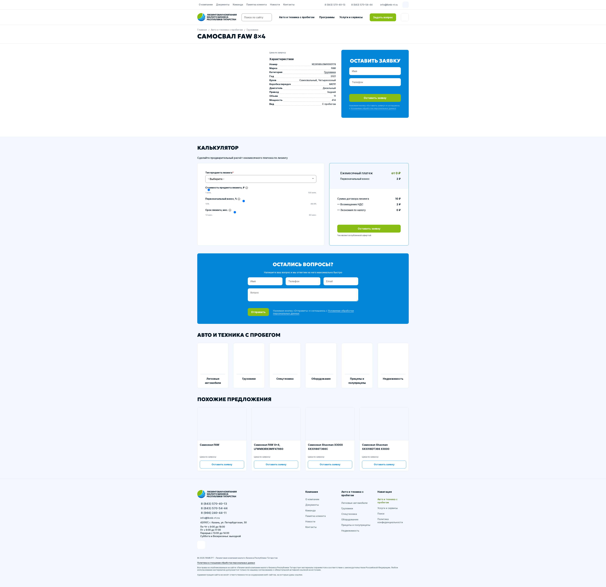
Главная (202, 29)
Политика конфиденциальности (390, 521)
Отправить (258, 312)
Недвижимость (350, 530)
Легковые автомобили (354, 503)
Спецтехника (349, 514)
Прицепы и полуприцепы (355, 525)
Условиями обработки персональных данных (373, 108)
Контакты (288, 4)
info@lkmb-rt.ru (389, 4)
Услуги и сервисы (351, 17)
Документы (222, 4)
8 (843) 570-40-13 (335, 4)
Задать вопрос (383, 17)
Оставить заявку (375, 97)
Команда (238, 4)
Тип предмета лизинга (219, 172)
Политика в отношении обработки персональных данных (226, 563)
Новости (275, 4)
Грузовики (252, 29)
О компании (206, 4)
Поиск (380, 513)
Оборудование (349, 519)
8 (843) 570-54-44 (362, 4)
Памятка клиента (256, 4)
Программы (327, 17)
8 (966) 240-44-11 (214, 512)
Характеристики (281, 59)
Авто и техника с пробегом (296, 17)
